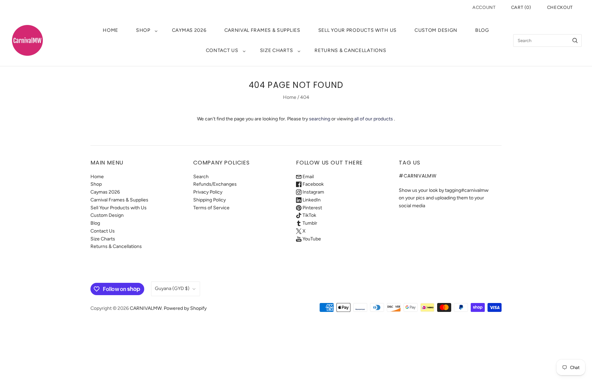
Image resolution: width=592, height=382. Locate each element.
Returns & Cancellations (350, 50)
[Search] (575, 40)
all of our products (373, 119)
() (521, 7)
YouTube (311, 239)
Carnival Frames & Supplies (262, 30)
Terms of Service (211, 208)
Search (201, 177)
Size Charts (276, 50)
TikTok (308, 215)
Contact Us (222, 50)
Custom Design (436, 30)
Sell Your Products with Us (357, 30)
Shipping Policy (209, 200)
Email (307, 177)
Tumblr (309, 223)
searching (319, 119)
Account (484, 7)
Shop (143, 30)
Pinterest (311, 208)
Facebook (312, 184)
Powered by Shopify (185, 308)
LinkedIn (311, 200)
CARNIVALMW (146, 308)
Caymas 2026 (189, 30)
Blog (482, 30)
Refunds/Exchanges (215, 184)
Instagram (312, 192)
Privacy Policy (207, 192)
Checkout (560, 7)
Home (110, 30)
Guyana (172, 288)
